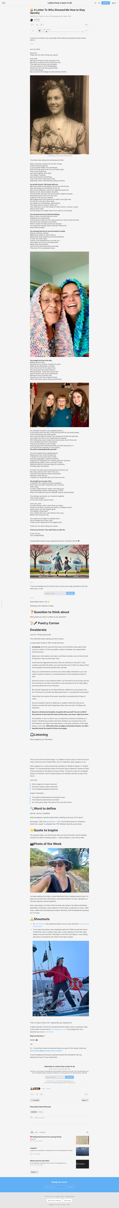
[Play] (40, 31)
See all (33, 1172)
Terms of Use (67, 1081)
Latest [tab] (36, 1132)
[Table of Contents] (2, 604)
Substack (51, 1204)
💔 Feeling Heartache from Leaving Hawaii (45, 1137)
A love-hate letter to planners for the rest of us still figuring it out (48, 1163)
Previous (36, 1100)
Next (83, 1100)
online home (49, 1032)
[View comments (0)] (37, 24)
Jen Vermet (37, 19)
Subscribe (106, 3)
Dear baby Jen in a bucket (52, 1051)
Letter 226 (33, 1139)
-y (57, 822)
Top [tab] (32, 1132)
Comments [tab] (34, 1112)
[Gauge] (86, 30)
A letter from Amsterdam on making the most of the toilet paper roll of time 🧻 (51, 1151)
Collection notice (69, 1196)
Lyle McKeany (40, 924)
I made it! (33, 1148)
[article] (59, 1140)
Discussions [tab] (42, 1132)
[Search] (95, 3)
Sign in (114, 3)
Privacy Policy (71, 1082)
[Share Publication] (99, 3)
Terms (62, 1196)
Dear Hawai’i (34, 1051)
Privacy (58, 1196)
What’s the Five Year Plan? (40, 1161)
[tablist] (37, 1112)
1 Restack (48, 1088)
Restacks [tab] (40, 1112)
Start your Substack (55, 1200)
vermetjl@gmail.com (58, 1029)
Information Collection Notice (59, 1082)
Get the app (67, 1200)
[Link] (27, 612)
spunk (49, 822)
